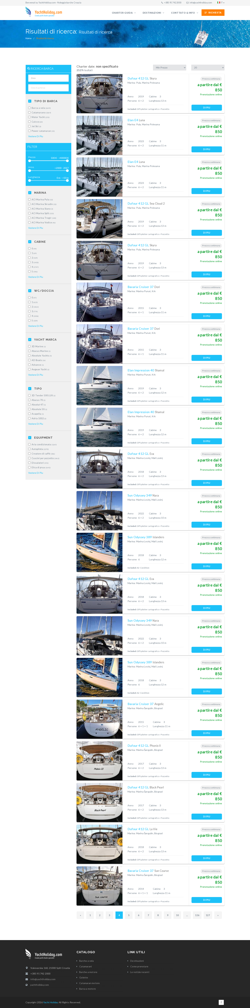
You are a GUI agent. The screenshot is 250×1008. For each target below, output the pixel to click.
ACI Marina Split (43, 213)
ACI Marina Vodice (44, 222)
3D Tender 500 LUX (44, 395)
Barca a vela (41, 108)
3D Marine (39, 346)
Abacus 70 (39, 400)
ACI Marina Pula (42, 199)
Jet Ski (36, 126)
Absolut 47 (39, 404)
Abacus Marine (41, 351)
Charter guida (122, 12)
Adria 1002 (39, 418)
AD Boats (39, 360)
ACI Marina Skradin (44, 204)
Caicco (37, 122)
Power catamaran (43, 131)
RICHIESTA (215, 12)
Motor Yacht (41, 117)
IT (222, 2)
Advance (38, 365)
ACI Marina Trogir (44, 218)
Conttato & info (183, 12)
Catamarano (41, 112)
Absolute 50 (39, 409)
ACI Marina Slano (42, 208)
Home (28, 38)
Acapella (38, 414)
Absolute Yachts (42, 355)
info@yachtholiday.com (201, 2)
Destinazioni (152, 12)
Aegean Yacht (40, 369)
